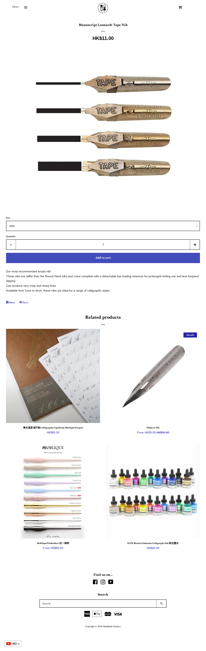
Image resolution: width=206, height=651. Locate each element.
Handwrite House (111, 626)
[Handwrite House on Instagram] (103, 582)
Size (8, 217)
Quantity (10, 236)
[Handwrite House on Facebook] (95, 582)
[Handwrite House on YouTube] (110, 582)
